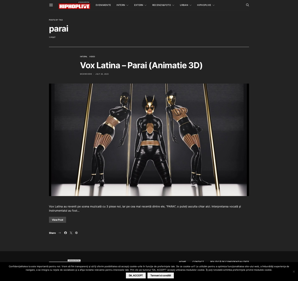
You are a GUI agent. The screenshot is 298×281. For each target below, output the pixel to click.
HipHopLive (204, 5)
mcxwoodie (86, 74)
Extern (138, 5)
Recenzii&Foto (161, 5)
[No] (293, 271)
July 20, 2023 (102, 74)
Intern (120, 5)
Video (92, 56)
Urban (184, 5)
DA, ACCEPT (136, 275)
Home (182, 261)
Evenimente (103, 5)
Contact (198, 261)
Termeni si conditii (160, 275)
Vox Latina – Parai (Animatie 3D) (141, 65)
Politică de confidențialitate (229, 261)
